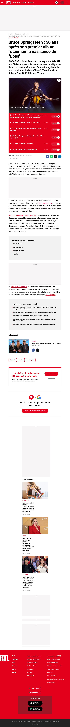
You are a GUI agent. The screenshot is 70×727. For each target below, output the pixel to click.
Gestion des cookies (53, 669)
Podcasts (31, 2)
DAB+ (57, 721)
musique (34, 341)
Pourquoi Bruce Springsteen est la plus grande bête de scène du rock (34, 312)
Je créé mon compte (51, 373)
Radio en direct (31, 666)
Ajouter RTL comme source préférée (35, 411)
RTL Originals (50, 295)
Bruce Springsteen (45, 203)
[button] (57, 2)
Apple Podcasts (18, 247)
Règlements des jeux (53, 659)
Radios (19, 2)
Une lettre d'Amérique (19, 287)
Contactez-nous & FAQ (54, 656)
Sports (14, 669)
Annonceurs (35, 724)
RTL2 (33, 721)
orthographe (25, 500)
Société (21, 360)
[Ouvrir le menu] (2, 2)
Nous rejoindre (51, 676)
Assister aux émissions (34, 656)
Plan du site (50, 682)
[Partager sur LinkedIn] (59, 156)
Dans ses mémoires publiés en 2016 (22, 215)
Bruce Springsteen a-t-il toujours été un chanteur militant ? (31, 316)
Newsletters (30, 676)
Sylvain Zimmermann (26, 155)
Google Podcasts (18, 250)
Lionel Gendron (12, 155)
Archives (29, 672)
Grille (24, 2)
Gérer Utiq (50, 672)
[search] (67, 3)
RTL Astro (39, 721)
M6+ (20, 721)
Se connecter (51, 378)
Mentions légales (52, 662)
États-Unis (12, 360)
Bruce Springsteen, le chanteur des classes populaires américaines (34, 324)
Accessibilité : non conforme (55, 679)
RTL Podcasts (17, 244)
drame (24, 535)
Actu (14, 2)
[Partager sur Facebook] (47, 156)
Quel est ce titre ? (32, 662)
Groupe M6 (14, 721)
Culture (14, 666)
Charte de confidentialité (54, 666)
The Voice (25, 574)
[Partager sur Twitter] (55, 156)
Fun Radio (27, 721)
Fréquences (30, 669)
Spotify (15, 254)
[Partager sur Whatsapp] (51, 156)
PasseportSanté (49, 721)
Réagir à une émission (34, 659)
